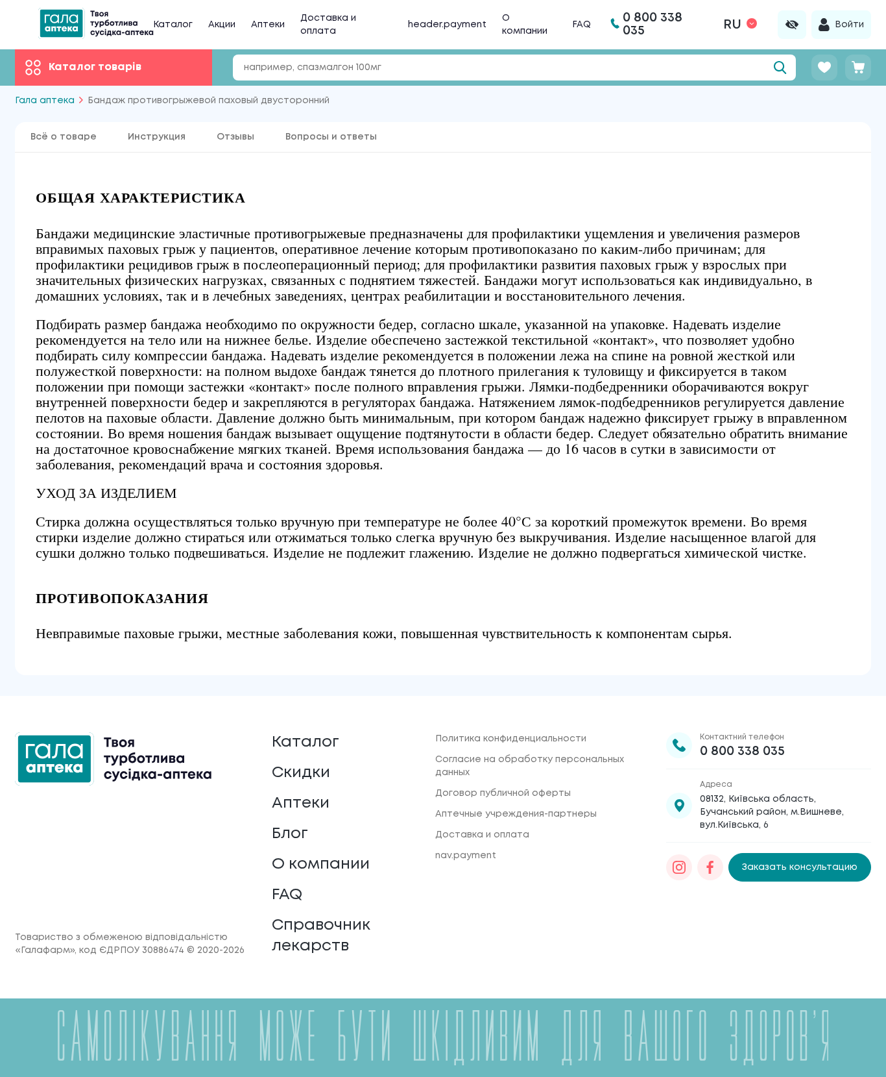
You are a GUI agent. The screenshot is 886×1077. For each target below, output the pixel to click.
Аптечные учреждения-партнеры (516, 814)
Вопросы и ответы (331, 137)
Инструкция (157, 137)
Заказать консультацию (799, 867)
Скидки (301, 773)
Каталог (173, 25)
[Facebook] (710, 867)
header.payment (447, 25)
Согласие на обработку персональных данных (529, 766)
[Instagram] (679, 867)
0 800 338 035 (742, 751)
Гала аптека (45, 101)
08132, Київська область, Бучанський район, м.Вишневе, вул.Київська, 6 (772, 812)
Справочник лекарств (321, 936)
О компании (321, 864)
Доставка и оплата (482, 835)
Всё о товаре (63, 137)
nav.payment (465, 856)
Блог (290, 834)
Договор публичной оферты (503, 793)
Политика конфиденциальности (510, 739)
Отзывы (235, 137)
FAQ (581, 25)
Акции (221, 25)
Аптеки (268, 25)
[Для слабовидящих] (792, 24)
